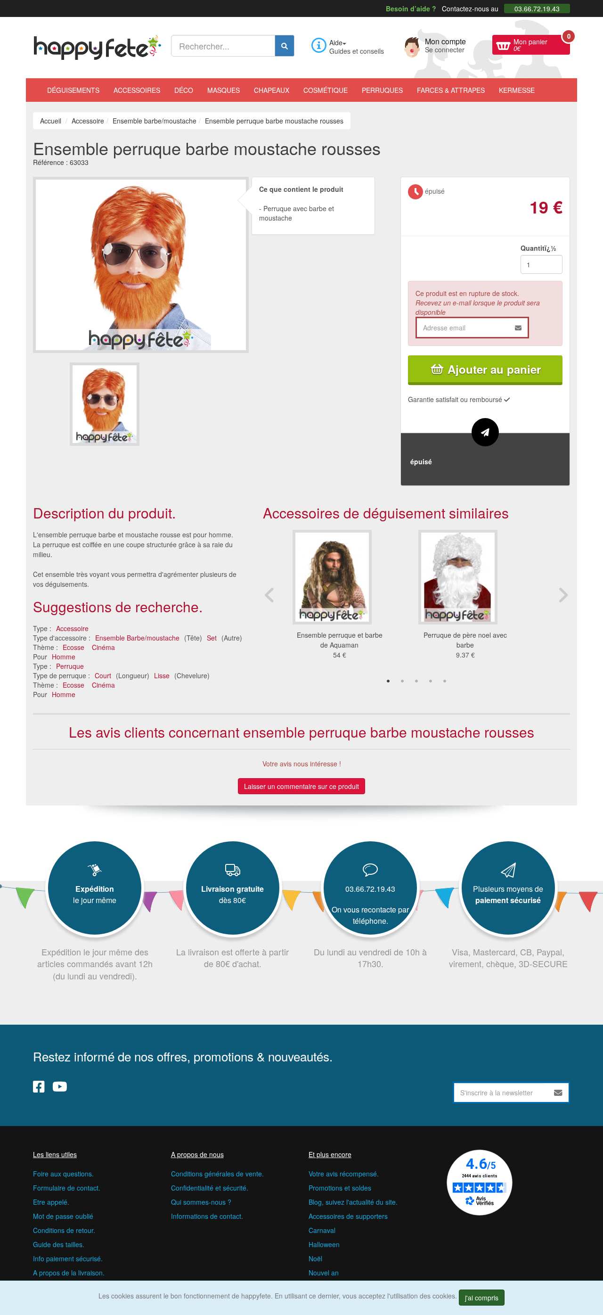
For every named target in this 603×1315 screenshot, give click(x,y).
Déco (183, 90)
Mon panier (541, 44)
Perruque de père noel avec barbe (465, 639)
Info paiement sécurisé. (68, 1258)
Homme (63, 656)
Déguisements (73, 90)
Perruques (382, 90)
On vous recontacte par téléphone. (370, 915)
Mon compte (445, 44)
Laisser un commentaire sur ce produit (301, 786)
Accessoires (137, 90)
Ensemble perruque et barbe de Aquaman (340, 639)
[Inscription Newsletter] (558, 1093)
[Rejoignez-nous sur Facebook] (39, 1086)
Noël (315, 1258)
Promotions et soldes (340, 1187)
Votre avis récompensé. (344, 1173)
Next (563, 595)
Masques (223, 90)
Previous (270, 595)
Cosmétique (325, 90)
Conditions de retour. (64, 1230)
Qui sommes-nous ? (201, 1202)
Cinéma (103, 647)
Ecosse (73, 647)
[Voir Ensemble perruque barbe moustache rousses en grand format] (141, 263)
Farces (451, 90)
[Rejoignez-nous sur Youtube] (59, 1086)
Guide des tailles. (58, 1244)
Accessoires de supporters (348, 1216)
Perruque (70, 666)
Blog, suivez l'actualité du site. (353, 1202)
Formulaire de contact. (66, 1187)
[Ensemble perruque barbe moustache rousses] (104, 404)
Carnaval (322, 1230)
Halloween (324, 1244)
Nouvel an (324, 1272)
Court (103, 675)
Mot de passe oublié (63, 1216)
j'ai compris (481, 1297)
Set (212, 637)
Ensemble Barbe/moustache (137, 637)
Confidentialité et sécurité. (209, 1187)
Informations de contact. (207, 1216)
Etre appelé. (51, 1202)
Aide (335, 42)
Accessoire (72, 628)
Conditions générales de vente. (217, 1173)
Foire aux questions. (63, 1173)
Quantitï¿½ (538, 248)
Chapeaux (271, 90)
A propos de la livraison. (69, 1272)
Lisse (162, 675)
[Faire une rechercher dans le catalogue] (284, 45)
